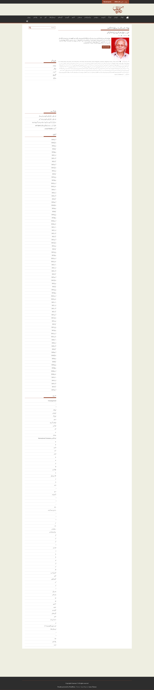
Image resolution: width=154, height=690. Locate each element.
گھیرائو (74, 70)
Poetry (111, 61)
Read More (106, 47)
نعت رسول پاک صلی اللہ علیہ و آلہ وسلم (50, 626)
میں (118, 72)
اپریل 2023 (53, 252)
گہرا (72, 70)
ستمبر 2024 (54, 199)
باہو (69, 64)
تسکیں (104, 66)
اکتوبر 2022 (54, 271)
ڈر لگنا (82, 68)
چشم (78, 66)
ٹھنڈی (100, 66)
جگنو (82, 66)
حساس (72, 66)
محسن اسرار (54, 72)
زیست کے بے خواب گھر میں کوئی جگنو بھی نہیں (73, 68)
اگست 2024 (53, 202)
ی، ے (55, 645)
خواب (66, 66)
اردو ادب (80, 64)
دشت (114, 68)
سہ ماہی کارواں (96, 18)
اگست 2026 (53, 140)
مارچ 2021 (54, 331)
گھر (75, 70)
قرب (92, 70)
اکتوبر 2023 (54, 233)
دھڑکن (111, 68)
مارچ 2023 (54, 255)
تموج (102, 66)
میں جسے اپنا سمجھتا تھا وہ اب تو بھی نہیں (113, 72)
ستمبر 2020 (54, 349)
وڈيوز (41, 18)
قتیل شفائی (54, 75)
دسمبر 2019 (54, 377)
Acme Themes (92, 687)
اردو (82, 64)
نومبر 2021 (54, 305)
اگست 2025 (53, 165)
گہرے (71, 70)
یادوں (62, 72)
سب (67, 68)
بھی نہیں (64, 64)
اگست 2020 (53, 352)
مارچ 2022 (54, 293)
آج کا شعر (122, 18)
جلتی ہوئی (80, 66)
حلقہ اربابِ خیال (53, 476)
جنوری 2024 (53, 224)
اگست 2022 (53, 277)
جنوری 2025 (53, 187)
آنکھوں (104, 64)
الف (55, 429)
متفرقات (73, 18)
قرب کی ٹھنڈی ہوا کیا (89, 70)
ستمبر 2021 (54, 312)
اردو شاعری (77, 64)
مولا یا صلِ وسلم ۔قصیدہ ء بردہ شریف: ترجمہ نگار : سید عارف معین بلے (45, 122)
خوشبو (120, 68)
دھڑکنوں (108, 68)
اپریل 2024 (53, 215)
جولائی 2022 (53, 280)
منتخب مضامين (60, 18)
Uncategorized (52, 401)
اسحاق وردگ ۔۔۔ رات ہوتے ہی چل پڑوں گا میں (48, 126)
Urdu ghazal (126, 64)
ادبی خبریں (54, 426)
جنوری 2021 (53, 337)
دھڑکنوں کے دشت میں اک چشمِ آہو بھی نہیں (100, 68)
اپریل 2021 (53, 327)
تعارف (55, 454)
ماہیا (55, 598)
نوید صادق (94, 72)
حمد (55, 479)
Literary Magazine (95, 61)
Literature (102, 61)
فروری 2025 (53, 183)
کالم (55, 570)
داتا (117, 68)
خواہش (122, 68)
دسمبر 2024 (54, 190)
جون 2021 (54, 321)
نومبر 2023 (54, 230)
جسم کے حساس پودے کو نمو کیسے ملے (87, 66)
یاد (63, 72)
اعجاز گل (55, 69)
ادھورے (84, 64)
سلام (55, 526)
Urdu (117, 64)
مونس (62, 70)
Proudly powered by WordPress (66, 687)
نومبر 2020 (54, 343)
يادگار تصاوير (35, 18)
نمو (95, 72)
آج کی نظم (109, 18)
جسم (92, 66)
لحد (69, 70)
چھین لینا (74, 66)
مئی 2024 (54, 212)
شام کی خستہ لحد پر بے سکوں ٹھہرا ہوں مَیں (114, 70)
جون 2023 (54, 246)
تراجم (55, 451)
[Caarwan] (127, 17)
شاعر (122, 70)
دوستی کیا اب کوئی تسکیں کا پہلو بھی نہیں (88, 68)
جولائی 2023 (53, 243)
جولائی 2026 (53, 143)
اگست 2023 (53, 240)
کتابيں (45, 18)
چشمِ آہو (76, 66)
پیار (120, 66)
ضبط (108, 70)
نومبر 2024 (54, 193)
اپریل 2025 (53, 177)
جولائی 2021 (53, 318)
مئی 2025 (54, 174)
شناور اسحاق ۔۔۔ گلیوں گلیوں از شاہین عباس (49, 116)
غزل (96, 70)
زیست (81, 68)
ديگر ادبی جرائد (103, 18)
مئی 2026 (54, 149)
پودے (122, 66)
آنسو (106, 64)
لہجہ (68, 70)
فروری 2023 (53, 259)
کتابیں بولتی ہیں (53, 579)
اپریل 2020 (53, 365)
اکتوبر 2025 (54, 158)
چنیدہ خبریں (54, 470)
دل (112, 68)
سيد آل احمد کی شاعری (87, 18)
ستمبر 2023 (54, 237)
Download (82, 61)
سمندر (65, 68)
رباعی (55, 507)
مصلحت (64, 70)
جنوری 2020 (53, 374)
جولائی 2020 (53, 356)
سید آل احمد (125, 70)
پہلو (126, 66)
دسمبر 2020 (54, 340)
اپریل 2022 (53, 290)
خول (118, 68)
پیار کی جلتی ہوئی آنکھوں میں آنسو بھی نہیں (114, 66)
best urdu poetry (75, 61)
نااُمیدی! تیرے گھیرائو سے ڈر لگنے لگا (101, 72)
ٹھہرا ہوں (95, 66)
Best (65, 61)
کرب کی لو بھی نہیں (79, 70)
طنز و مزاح (54, 548)
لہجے (66, 70)
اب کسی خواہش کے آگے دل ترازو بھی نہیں (96, 64)
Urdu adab (121, 64)
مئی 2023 (54, 249)
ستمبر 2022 (54, 274)
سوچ (63, 68)
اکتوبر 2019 (54, 384)
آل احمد (108, 64)
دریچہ (55, 492)
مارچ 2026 (54, 152)
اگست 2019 (53, 390)
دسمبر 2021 (54, 302)
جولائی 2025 (53, 168)
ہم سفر (91, 72)
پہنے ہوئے (124, 66)
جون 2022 (54, 284)
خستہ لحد (68, 66)
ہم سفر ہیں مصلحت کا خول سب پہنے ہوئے (85, 72)
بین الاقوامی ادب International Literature (47, 438)
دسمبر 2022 (54, 265)
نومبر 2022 (54, 268)
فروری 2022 (53, 296)
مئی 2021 (54, 324)
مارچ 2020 (54, 368)
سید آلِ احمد (54, 66)
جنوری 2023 (53, 262)
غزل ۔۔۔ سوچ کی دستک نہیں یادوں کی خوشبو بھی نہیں (118, 32)
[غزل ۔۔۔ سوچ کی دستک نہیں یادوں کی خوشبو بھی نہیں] (120, 39)
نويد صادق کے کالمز (52, 18)
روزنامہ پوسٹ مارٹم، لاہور (52, 510)
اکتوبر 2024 (54, 196)
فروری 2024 (53, 221)
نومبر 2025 (54, 155)
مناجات (55, 607)
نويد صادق (119, 35)
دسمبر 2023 (54, 227)
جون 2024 (54, 208)
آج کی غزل (116, 18)
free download (88, 61)
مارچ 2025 (54, 180)
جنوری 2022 (53, 299)
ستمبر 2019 (54, 387)
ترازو (108, 66)
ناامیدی (107, 72)
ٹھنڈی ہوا (98, 66)
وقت (76, 72)
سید (127, 70)
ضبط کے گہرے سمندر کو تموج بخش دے (102, 70)
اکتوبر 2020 (54, 346)
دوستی (94, 68)
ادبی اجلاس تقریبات (53, 423)
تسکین (106, 66)
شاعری (120, 70)
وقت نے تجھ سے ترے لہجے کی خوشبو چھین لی (69, 72)
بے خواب (61, 64)
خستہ (70, 66)
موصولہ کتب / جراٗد (53, 620)
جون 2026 (54, 146)
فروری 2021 (53, 334)
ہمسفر (79, 72)
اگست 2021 (53, 315)
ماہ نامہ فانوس (80, 18)
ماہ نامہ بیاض (54, 592)
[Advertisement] (40, 44)
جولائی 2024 (53, 205)
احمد (86, 64)
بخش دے (67, 64)
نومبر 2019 (54, 381)
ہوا (77, 72)
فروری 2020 (53, 371)
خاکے (55, 485)
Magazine (107, 61)
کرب (85, 70)
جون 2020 (54, 359)
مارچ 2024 (54, 218)
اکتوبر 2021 (54, 309)
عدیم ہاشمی (54, 78)
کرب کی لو (83, 70)
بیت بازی (29, 18)
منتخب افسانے (67, 18)
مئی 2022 (54, 287)
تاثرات (55, 448)
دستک (116, 68)
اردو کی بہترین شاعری (72, 64)
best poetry (69, 61)
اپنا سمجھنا (88, 64)
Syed (114, 61)
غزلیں (94, 70)
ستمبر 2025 (54, 162)
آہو (102, 64)
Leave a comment (118, 74)
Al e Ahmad (60, 61)
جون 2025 (54, 171)
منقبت (55, 617)
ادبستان (55, 420)
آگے (110, 64)
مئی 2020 (54, 362)
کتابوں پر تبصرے (53, 573)
